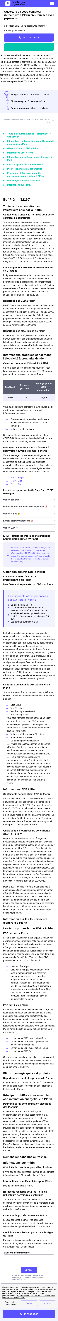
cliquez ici (21, 1279)
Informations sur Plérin (19, 185)
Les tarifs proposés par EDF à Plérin (25, 164)
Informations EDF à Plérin (20, 153)
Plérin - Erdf (16, 481)
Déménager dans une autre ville (23, 180)
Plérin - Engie (17, 477)
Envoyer (29, 1270)
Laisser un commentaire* (17, 1253)
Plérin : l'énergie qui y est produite (24, 169)
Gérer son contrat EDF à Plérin (22, 148)
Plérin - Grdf (16, 484)
